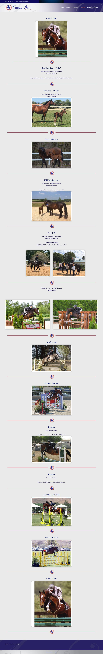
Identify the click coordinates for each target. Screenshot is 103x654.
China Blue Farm (53, 652)
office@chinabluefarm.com (23, 1)
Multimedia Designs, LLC (16, 644)
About (68, 7)
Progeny (83, 7)
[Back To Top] (99, 650)
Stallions (75, 7)
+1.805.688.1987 (10, 1)
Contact (95, 7)
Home (62, 7)
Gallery (89, 7)
